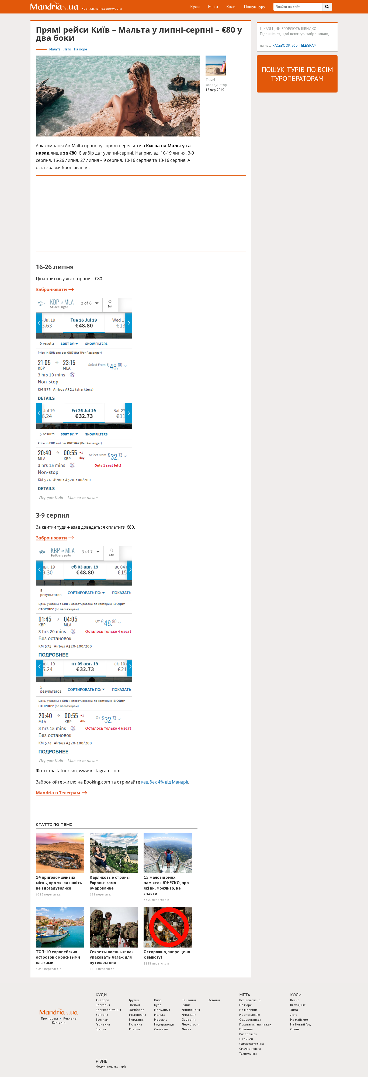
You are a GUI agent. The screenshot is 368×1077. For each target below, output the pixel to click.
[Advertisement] (141, 213)
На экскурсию (249, 1015)
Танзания (189, 1000)
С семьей (246, 1039)
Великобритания (108, 1010)
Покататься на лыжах (255, 1024)
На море (80, 49)
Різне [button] (101, 1061)
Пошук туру (254, 6)
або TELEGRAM (304, 45)
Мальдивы (162, 1010)
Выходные (298, 1005)
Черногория (191, 1024)
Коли (230, 6)
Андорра (102, 1000)
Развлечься (248, 1034)
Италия (134, 1029)
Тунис (186, 1005)
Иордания (136, 1019)
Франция (189, 1015)
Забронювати (51, 289)
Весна (294, 1000)
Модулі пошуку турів (111, 1066)
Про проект (49, 1018)
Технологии (248, 1053)
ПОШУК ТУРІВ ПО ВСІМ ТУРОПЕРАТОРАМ (297, 74)
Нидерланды (164, 1024)
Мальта (55, 49)
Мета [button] (244, 994)
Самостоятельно (251, 1044)
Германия (103, 1024)
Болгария (103, 1005)
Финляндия (191, 1010)
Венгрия (102, 1015)
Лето (68, 49)
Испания (135, 1024)
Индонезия (137, 1015)
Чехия (186, 1029)
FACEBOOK (281, 45)
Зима (294, 1010)
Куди (195, 6)
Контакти (58, 1022)
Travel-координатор (216, 82)
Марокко (160, 1019)
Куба (157, 1005)
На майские (299, 1019)
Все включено (250, 1000)
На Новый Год (300, 1024)
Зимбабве (136, 1010)
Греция (101, 1029)
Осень (295, 1029)
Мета (213, 6)
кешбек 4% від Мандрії (164, 782)
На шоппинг (248, 1010)
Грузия (134, 1000)
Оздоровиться (250, 1019)
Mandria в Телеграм (58, 793)
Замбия (134, 1005)
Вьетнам (102, 1019)
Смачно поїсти (250, 1049)
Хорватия (189, 1019)
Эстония (214, 1000)
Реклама (70, 1018)
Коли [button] (295, 994)
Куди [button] (101, 994)
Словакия (161, 1029)
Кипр (158, 1000)
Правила (246, 1029)
